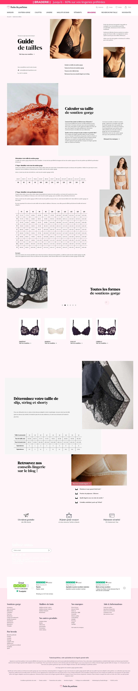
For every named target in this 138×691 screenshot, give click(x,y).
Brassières (9, 624)
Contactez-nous (108, 612)
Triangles (9, 626)
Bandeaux (9, 616)
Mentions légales (68, 680)
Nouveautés (126, 12)
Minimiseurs (10, 622)
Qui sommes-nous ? (109, 614)
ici (21, 563)
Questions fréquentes (109, 609)
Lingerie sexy (10, 641)
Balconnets (10, 610)
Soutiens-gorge (24, 12)
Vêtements (78, 12)
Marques (10, 12)
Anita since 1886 (75, 612)
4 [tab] (70, 305)
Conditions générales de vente (28, 680)
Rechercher (100, 7)
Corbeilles (9, 612)
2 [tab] (65, 305)
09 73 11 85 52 (23, 73)
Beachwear (42, 612)
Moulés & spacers (11, 619)
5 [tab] (73, 305)
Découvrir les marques (111, 139)
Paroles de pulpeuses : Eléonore (89, 493)
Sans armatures (11, 609)
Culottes (38, 12)
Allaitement (10, 643)
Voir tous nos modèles (26, 54)
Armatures (10, 607)
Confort (9, 636)
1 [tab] (62, 305)
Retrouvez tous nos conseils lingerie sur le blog (77, 74)
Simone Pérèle (75, 609)
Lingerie (49, 12)
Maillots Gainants (43, 610)
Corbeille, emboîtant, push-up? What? (91, 502)
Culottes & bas (43, 621)
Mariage (9, 640)
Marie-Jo (73, 610)
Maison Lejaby (75, 616)
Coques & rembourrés (12, 617)
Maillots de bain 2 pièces (45, 609)
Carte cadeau (42, 629)
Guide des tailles (108, 607)
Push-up (9, 614)
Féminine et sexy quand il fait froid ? (90, 489)
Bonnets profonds (11, 635)
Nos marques (77, 604)
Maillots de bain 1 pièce (45, 607)
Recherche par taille (109, 12)
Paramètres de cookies (55, 680)
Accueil (9, 16)
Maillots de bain (63, 12)
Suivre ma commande (109, 610)
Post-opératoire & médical (14, 645)
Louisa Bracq (74, 617)
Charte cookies (43, 680)
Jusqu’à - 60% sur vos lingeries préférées (69, 2)
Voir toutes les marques (77, 627)
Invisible (9, 638)
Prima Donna (74, 607)
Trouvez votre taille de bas (72, 71)
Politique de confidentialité (82, 680)
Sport (8, 648)
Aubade (73, 619)
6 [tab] (75, 305)
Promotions (42, 628)
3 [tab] (67, 305)
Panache (73, 621)
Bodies (41, 623)
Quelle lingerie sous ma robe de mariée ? (91, 498)
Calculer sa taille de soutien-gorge (74, 65)
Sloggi (73, 622)
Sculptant (9, 646)
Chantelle (73, 614)
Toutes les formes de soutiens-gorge (74, 68)
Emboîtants (10, 621)
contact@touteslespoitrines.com (28, 70)
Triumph (73, 624)
